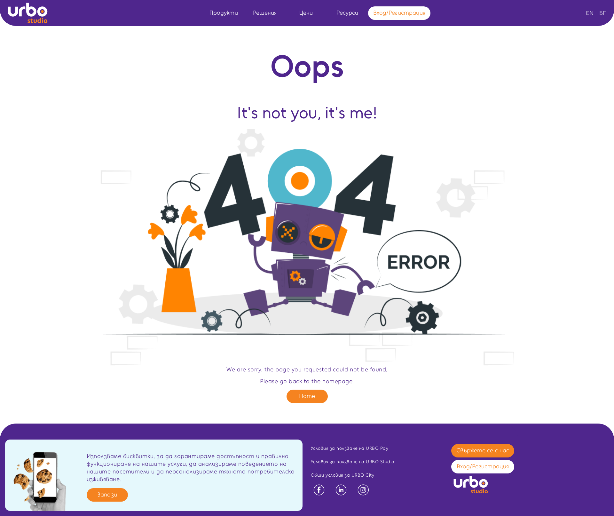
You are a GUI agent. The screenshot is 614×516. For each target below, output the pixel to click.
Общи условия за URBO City (342, 475)
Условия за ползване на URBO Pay (349, 448)
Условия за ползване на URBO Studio (352, 461)
